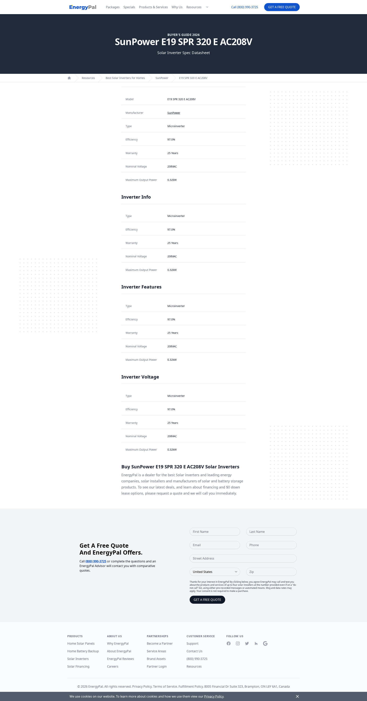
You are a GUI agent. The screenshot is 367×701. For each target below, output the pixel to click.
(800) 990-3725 (95, 561)
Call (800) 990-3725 (244, 7)
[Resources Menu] (207, 7)
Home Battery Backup (83, 651)
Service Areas (156, 651)
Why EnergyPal (118, 643)
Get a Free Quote (282, 7)
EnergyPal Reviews (120, 659)
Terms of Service (165, 686)
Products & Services (153, 7)
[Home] (69, 78)
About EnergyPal (119, 651)
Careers (112, 666)
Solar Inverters (78, 659)
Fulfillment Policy (191, 686)
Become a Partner (160, 643)
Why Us (177, 7)
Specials (129, 7)
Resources (193, 7)
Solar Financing (78, 666)
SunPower (162, 78)
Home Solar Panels (81, 643)
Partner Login (157, 666)
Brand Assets (156, 659)
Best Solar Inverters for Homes (125, 78)
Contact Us (194, 651)
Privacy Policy (142, 686)
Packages (113, 7)
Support (192, 643)
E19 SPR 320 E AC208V (193, 78)
